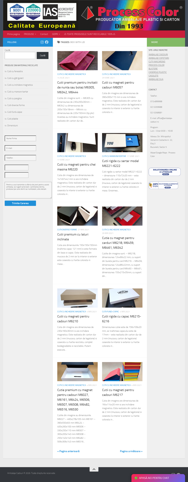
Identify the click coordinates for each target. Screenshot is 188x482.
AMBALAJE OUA (156, 79)
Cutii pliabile (12, 118)
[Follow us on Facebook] (46, 42)
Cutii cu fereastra (15, 71)
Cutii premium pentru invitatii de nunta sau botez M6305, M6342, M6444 (77, 87)
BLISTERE (153, 68)
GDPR (55, 34)
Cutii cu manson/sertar (114, 156)
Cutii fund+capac (110, 311)
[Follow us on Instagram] (42, 42)
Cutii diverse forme (67, 229)
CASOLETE (153, 75)
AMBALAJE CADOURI (158, 54)
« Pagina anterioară (68, 451)
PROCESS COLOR (156, 65)
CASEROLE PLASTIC (158, 72)
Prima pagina (13, 34)
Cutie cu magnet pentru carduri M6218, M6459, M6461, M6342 (118, 243)
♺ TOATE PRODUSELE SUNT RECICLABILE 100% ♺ (89, 34)
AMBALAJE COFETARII (159, 58)
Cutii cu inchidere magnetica (71, 74)
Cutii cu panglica (14, 98)
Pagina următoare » (131, 451)
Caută (7, 50)
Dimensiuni (12, 125)
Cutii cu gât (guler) (15, 78)
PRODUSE (29, 34)
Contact (44, 34)
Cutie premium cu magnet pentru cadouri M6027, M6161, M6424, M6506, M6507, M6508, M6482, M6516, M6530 (75, 399)
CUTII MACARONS (157, 61)
